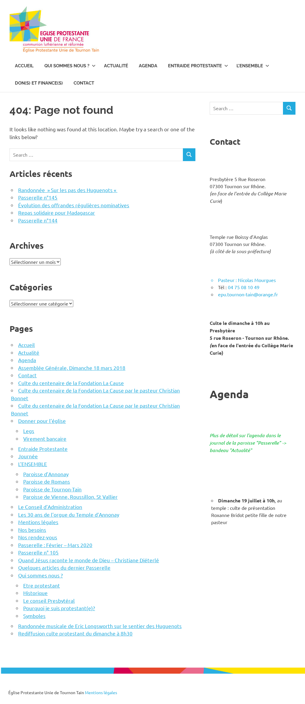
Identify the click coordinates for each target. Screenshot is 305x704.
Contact (84, 83)
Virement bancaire (44, 438)
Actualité (116, 65)
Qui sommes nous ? (66, 65)
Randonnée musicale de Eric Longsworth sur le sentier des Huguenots (100, 626)
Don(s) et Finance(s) (39, 83)
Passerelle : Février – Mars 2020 (55, 545)
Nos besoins (32, 530)
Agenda (148, 65)
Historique (35, 593)
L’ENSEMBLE (249, 65)
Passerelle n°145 (37, 197)
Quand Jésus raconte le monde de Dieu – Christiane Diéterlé (88, 560)
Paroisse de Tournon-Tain (52, 489)
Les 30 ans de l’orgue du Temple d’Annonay (68, 514)
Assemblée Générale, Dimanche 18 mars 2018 (71, 368)
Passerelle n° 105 (38, 552)
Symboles (34, 616)
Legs (28, 431)
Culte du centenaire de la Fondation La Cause (71, 383)
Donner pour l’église (42, 421)
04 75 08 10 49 (243, 287)
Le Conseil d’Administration (50, 507)
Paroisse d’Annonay (46, 474)
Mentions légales (38, 522)
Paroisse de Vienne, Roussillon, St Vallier (70, 496)
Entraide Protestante (195, 65)
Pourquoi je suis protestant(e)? (59, 608)
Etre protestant (41, 585)
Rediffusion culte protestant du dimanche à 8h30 (75, 633)
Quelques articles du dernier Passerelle (64, 567)
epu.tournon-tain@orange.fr (248, 294)
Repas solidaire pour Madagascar (56, 212)
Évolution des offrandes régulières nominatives (73, 205)
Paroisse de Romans (46, 481)
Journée (28, 456)
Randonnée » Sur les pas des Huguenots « (67, 190)
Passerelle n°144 (37, 220)
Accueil (24, 65)
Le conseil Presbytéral (49, 600)
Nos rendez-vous (37, 537)
